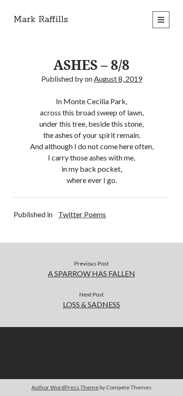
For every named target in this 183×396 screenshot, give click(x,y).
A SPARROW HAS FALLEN (91, 273)
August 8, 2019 (118, 78)
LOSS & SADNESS (91, 304)
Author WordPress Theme (65, 387)
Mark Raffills (41, 19)
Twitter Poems (82, 214)
